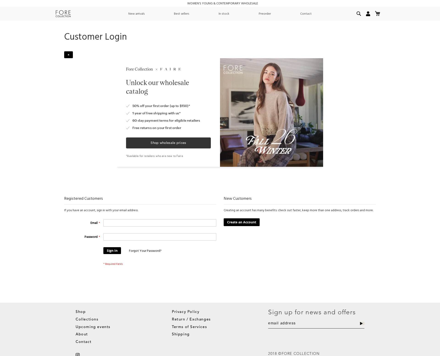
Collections (87, 319)
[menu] (220, 14)
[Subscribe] (362, 323)
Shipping (181, 334)
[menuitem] (136, 14)
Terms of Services (189, 327)
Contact (83, 342)
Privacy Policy (185, 312)
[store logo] (63, 14)
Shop (81, 312)
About (82, 334)
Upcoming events (93, 327)
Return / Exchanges (191, 319)
